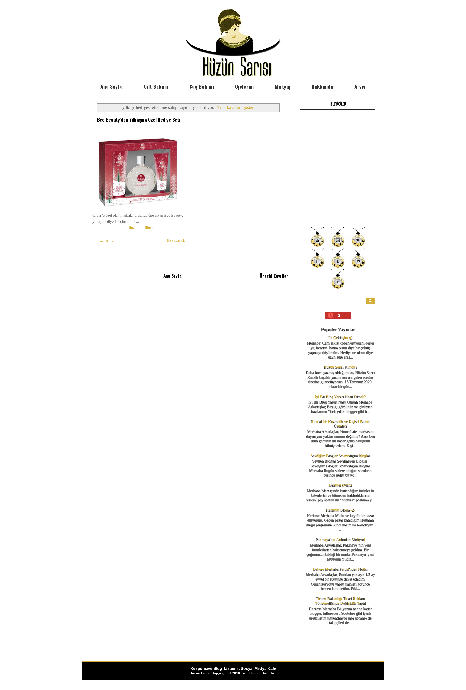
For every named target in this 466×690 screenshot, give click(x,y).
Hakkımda (322, 86)
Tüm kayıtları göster (235, 107)
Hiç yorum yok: (176, 240)
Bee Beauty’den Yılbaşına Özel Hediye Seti (138, 119)
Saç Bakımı (202, 86)
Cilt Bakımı (156, 86)
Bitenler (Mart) (340, 485)
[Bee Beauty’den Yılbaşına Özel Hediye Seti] (137, 209)
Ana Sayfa (111, 86)
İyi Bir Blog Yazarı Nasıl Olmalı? (340, 397)
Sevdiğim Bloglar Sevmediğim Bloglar (340, 456)
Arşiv (359, 86)
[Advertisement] (337, 189)
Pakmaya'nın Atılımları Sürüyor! (340, 539)
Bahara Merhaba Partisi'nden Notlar (340, 569)
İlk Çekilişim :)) (340, 338)
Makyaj (283, 86)
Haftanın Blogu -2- (340, 510)
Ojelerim (244, 86)
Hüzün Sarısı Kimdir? (340, 367)
